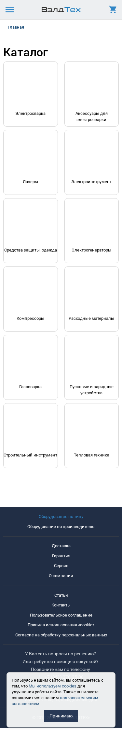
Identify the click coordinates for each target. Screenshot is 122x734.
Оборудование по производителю (61, 526)
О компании (61, 575)
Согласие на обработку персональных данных (61, 634)
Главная (16, 27)
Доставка (61, 545)
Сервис (61, 565)
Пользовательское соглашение (61, 615)
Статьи (61, 595)
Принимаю (61, 715)
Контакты (61, 605)
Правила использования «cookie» (61, 624)
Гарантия (61, 555)
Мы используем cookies (52, 686)
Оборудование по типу (61, 516)
